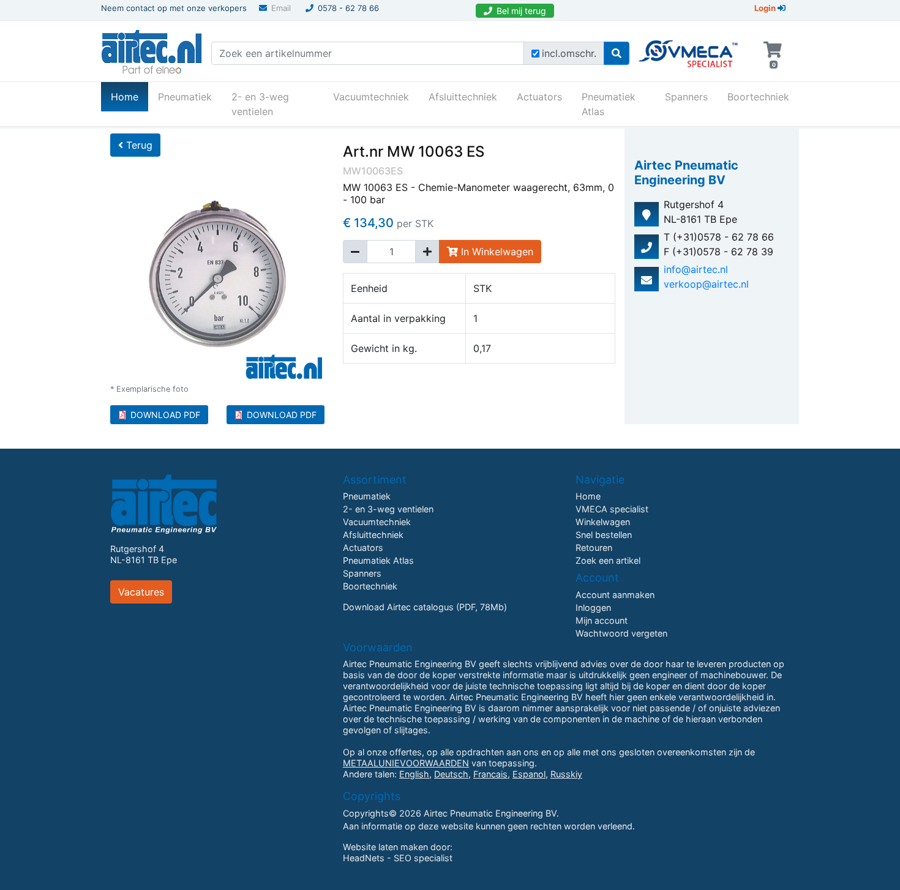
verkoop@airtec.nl (706, 284)
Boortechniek (758, 97)
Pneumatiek (185, 97)
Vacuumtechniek (371, 97)
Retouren (594, 547)
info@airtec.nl (696, 269)
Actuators (539, 97)
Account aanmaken (615, 594)
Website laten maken (385, 847)
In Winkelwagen (495, 251)
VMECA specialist (612, 509)
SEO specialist (423, 858)
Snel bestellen (604, 534)
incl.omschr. (569, 53)
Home (129, 96)
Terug (137, 145)
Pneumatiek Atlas (609, 104)
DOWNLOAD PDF (165, 414)
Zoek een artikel (608, 560)
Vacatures (141, 592)
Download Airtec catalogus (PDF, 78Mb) (425, 607)
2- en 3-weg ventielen (260, 104)
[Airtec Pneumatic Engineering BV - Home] (151, 50)
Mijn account (602, 620)
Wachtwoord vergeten (621, 633)
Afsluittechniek (463, 97)
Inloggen (593, 607)
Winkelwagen (603, 522)
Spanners (686, 97)
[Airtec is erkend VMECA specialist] (689, 48)
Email (281, 8)
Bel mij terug (521, 11)
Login (766, 8)
